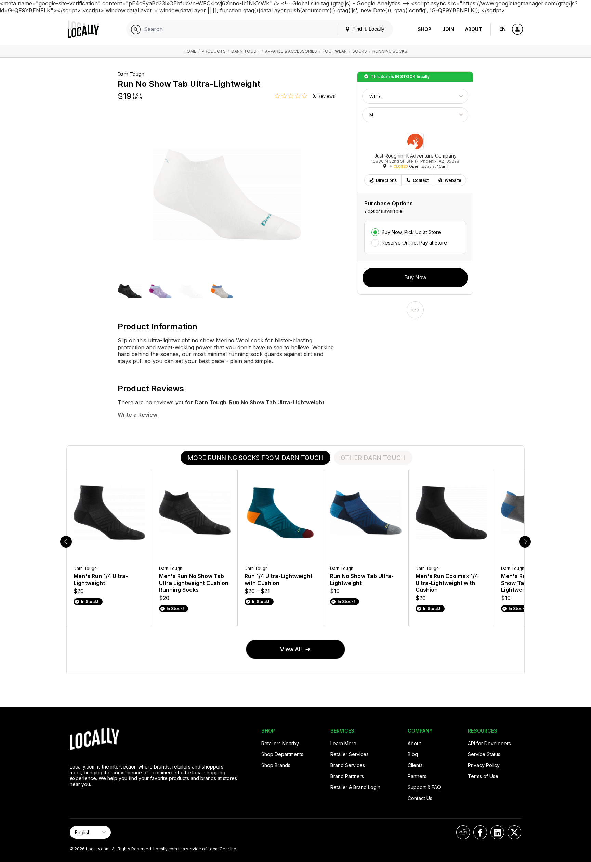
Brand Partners (347, 776)
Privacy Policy (484, 765)
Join (448, 29)
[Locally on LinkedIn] (497, 832)
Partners (417, 776)
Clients (415, 765)
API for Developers (489, 743)
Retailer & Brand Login (355, 787)
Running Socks (389, 51)
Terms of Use (483, 776)
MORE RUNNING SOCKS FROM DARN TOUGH (255, 457)
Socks (359, 51)
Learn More (343, 743)
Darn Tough (245, 51)
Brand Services (347, 765)
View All (291, 649)
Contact (421, 180)
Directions (386, 180)
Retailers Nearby (280, 743)
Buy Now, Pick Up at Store (411, 232)
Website (453, 180)
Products (214, 51)
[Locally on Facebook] (480, 832)
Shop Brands (275, 765)
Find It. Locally (367, 29)
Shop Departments (282, 754)
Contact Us (420, 798)
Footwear (335, 51)
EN (502, 29)
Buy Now (415, 277)
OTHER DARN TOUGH (373, 457)
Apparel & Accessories (291, 51)
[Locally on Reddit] (463, 832)
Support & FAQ (424, 787)
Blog (413, 754)
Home (190, 51)
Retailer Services (349, 754)
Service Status (484, 754)
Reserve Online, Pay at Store (414, 243)
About (473, 29)
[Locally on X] (514, 832)
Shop (424, 29)
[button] (130, 291)
